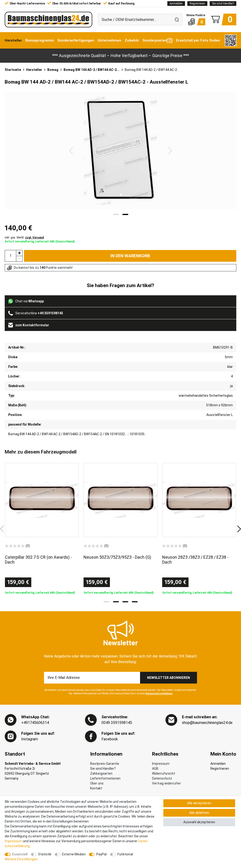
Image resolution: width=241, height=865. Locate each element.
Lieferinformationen (105, 778)
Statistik (44, 854)
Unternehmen (109, 40)
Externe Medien (74, 854)
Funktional (125, 854)
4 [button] (135, 601)
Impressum (160, 763)
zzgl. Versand (34, 237)
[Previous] (71, 150)
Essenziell (20, 854)
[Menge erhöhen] (19, 253)
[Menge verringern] (19, 259)
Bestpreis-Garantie (104, 763)
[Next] (170, 150)
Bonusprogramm (39, 40)
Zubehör (132, 40)
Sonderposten (155, 40)
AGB (155, 768)
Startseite (13, 70)
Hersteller (13, 40)
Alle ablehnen (199, 813)
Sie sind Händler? (223, 3)
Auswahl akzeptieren (199, 822)
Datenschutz (162, 778)
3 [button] (125, 601)
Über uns (97, 783)
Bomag (52, 70)
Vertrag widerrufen (166, 783)
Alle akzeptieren (199, 803)
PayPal (101, 854)
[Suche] (176, 19)
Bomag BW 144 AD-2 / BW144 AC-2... (92, 70)
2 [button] (116, 601)
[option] (42, 529)
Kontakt (96, 788)
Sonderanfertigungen (75, 40)
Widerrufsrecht (163, 773)
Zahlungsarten (101, 773)
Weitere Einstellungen (21, 859)
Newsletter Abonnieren (168, 678)
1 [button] (106, 601)
